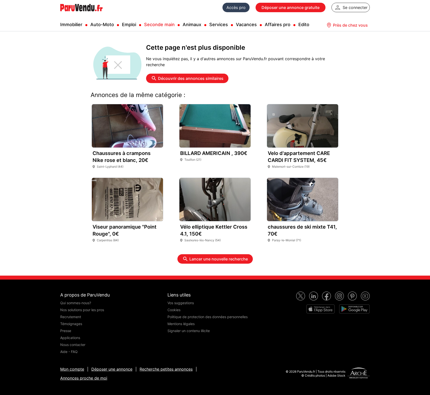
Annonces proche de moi (83, 378)
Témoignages (71, 324)
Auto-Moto (102, 24)
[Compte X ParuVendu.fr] (300, 296)
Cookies (173, 310)
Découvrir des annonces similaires (190, 78)
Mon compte (72, 369)
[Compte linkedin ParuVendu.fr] (313, 296)
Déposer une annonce (111, 369)
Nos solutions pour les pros (82, 310)
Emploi (129, 24)
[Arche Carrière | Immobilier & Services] (358, 374)
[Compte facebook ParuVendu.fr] (326, 296)
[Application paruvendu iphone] (320, 308)
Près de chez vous (350, 25)
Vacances (246, 24)
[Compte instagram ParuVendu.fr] (339, 296)
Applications (70, 338)
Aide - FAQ (69, 351)
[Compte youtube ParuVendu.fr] (365, 296)
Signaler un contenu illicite (188, 331)
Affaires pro (277, 24)
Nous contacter (72, 345)
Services (218, 24)
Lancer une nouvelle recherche (218, 258)
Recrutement (70, 317)
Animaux (192, 24)
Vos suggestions (180, 303)
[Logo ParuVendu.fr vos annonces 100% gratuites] (81, 13)
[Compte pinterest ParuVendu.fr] (352, 296)
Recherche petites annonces (166, 369)
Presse (65, 331)
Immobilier (71, 24)
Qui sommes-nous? (75, 303)
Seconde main (159, 24)
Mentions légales (181, 324)
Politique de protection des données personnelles (207, 317)
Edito (303, 24)
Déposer (291, 7)
